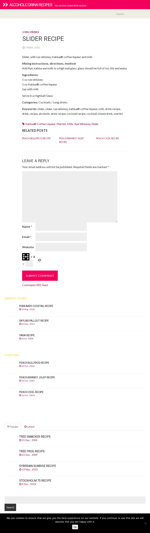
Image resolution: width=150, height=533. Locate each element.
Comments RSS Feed (35, 285)
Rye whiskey (82, 124)
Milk (70, 124)
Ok (75, 526)
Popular (13, 426)
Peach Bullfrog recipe (36, 138)
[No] (145, 523)
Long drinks (30, 32)
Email (26, 236)
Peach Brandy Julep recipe (71, 140)
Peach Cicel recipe (107, 138)
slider (95, 124)
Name (27, 226)
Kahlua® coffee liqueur (40, 124)
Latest (31, 426)
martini (61, 124)
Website (28, 247)
